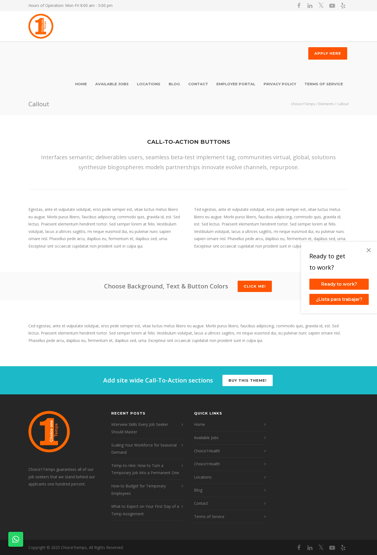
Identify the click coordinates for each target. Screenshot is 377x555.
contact (198, 84)
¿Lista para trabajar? (339, 299)
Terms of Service (323, 84)
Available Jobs (112, 84)
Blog (174, 84)
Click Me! (255, 286)
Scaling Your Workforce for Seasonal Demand (144, 448)
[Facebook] (298, 5)
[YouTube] (332, 5)
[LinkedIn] (309, 5)
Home (81, 84)
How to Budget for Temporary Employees (138, 489)
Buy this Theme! (248, 380)
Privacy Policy (280, 84)
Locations (148, 84)
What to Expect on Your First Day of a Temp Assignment (145, 510)
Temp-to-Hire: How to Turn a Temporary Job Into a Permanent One (145, 469)
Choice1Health (207, 450)
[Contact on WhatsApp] (16, 539)
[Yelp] (343, 5)
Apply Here (327, 53)
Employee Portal (235, 84)
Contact (201, 503)
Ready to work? (339, 284)
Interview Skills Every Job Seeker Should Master (139, 428)
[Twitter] (320, 5)
